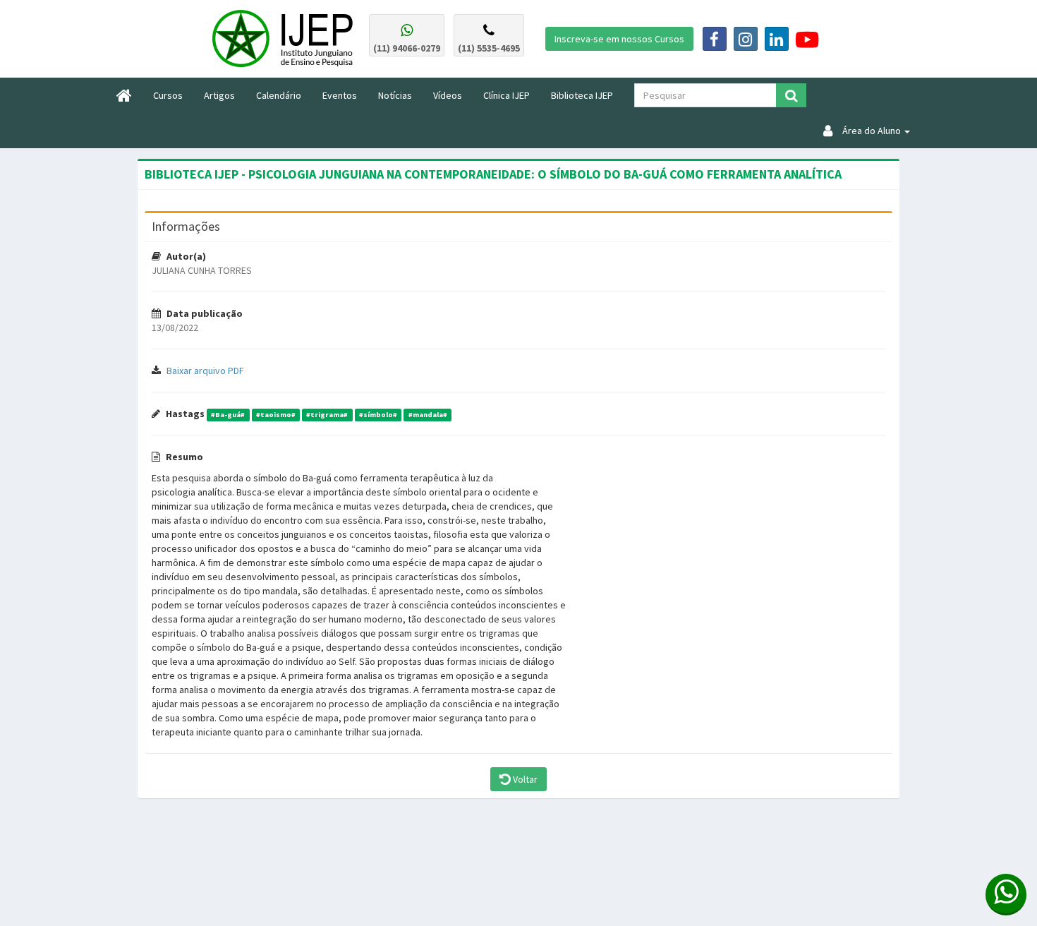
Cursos (173, 95)
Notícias (395, 95)
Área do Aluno (867, 130)
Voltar (524, 779)
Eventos (339, 95)
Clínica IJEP (506, 95)
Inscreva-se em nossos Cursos (619, 38)
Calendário (278, 95)
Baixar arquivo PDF (205, 370)
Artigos (219, 95)
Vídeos (447, 95)
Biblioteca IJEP (582, 95)
